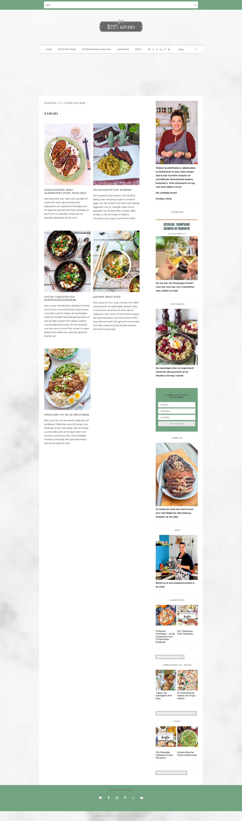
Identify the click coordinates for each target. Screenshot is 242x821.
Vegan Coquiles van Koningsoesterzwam (60, 298)
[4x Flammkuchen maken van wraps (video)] (187, 689)
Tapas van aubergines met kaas (164, 696)
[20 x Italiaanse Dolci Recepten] (187, 615)
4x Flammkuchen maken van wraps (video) (186, 696)
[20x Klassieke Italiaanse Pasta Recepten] (166, 737)
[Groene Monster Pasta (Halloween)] (187, 737)
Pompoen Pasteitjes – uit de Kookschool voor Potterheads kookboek (165, 636)
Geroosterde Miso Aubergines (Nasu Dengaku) (65, 191)
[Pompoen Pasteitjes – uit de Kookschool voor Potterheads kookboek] (166, 615)
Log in (144, 816)
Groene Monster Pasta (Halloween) (187, 753)
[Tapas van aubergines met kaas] (166, 689)
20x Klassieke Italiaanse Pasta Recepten (164, 755)
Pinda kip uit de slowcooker (66, 414)
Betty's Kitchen (121, 26)
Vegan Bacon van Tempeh (112, 189)
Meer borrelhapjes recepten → (176, 713)
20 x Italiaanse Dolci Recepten (185, 632)
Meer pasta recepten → (171, 773)
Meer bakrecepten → (170, 657)
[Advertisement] (121, 74)
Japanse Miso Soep (107, 296)
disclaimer (134, 816)
